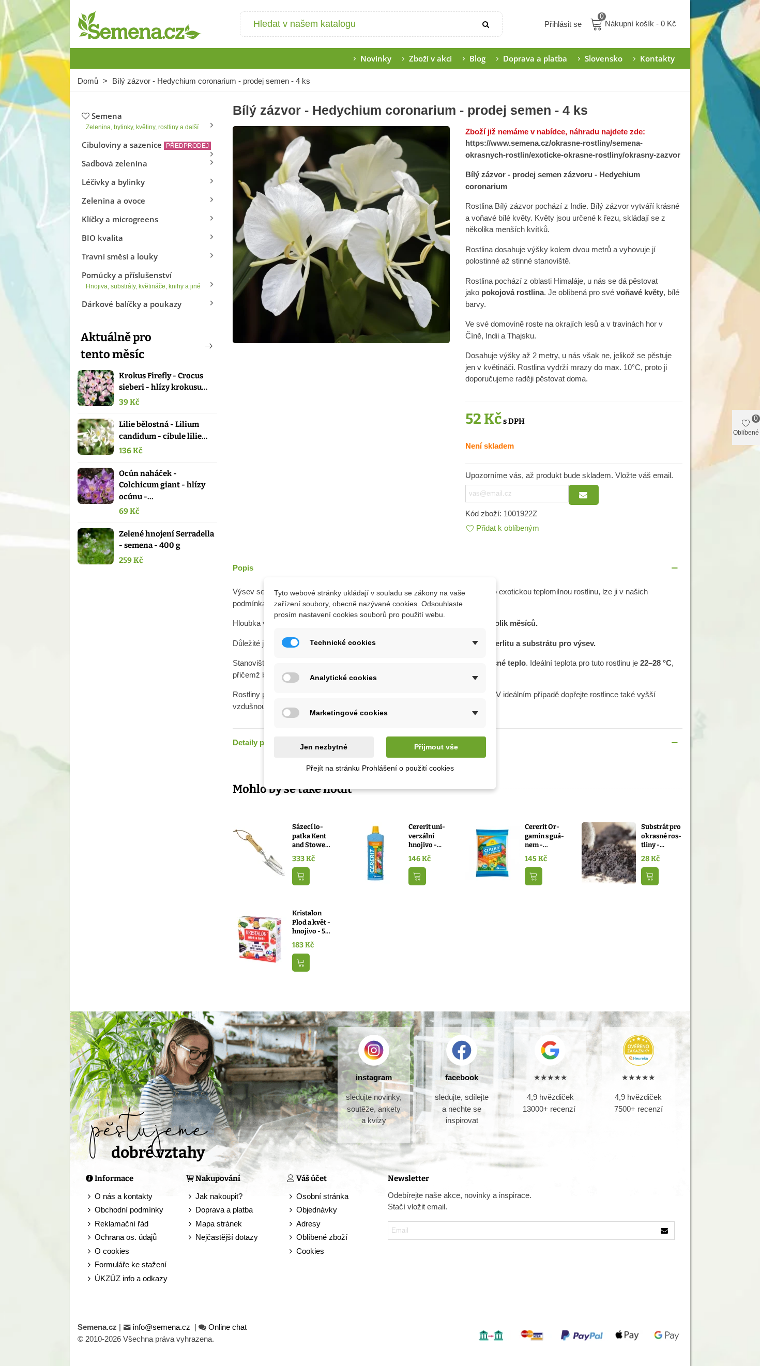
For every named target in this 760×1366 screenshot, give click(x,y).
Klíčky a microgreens (120, 219)
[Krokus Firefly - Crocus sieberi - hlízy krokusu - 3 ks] (96, 388)
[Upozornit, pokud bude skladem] (584, 495)
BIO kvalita (102, 238)
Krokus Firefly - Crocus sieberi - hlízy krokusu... (163, 381)
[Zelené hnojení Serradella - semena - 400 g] (96, 546)
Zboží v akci (430, 58)
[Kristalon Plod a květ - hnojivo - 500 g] (260, 938)
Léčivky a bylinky (113, 182)
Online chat (227, 1327)
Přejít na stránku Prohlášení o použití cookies (380, 768)
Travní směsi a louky (120, 256)
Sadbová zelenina (114, 163)
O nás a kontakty (124, 1196)
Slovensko (603, 58)
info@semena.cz (162, 1327)
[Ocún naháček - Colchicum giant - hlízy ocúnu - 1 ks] (96, 486)
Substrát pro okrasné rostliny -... (661, 836)
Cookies (310, 1251)
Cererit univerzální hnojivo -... (426, 836)
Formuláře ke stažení (130, 1264)
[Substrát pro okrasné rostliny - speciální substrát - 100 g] (609, 852)
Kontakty (657, 58)
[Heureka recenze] (638, 1050)
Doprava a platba (535, 58)
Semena (142, 121)
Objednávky (316, 1209)
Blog (477, 58)
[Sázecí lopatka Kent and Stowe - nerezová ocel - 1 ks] (260, 852)
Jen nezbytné (323, 747)
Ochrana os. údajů (126, 1237)
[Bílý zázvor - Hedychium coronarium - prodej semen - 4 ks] (341, 233)
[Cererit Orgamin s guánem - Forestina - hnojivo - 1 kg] (492, 852)
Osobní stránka (322, 1196)
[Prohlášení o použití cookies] (291, 1251)
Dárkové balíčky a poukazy (131, 304)
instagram (374, 1077)
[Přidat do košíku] (301, 876)
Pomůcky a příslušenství (141, 280)
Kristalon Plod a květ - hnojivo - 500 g (312, 922)
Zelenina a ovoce (113, 200)
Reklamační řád (121, 1223)
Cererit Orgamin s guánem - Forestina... (544, 836)
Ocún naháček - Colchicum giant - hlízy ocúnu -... (162, 485)
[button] (192, 346)
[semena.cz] (140, 24)
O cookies (112, 1251)
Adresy (308, 1223)
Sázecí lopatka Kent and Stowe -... (309, 836)
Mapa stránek (218, 1223)
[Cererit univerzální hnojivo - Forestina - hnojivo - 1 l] (376, 852)
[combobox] (356, 24)
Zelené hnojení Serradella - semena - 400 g (166, 539)
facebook (461, 1077)
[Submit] (486, 24)
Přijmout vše (436, 747)
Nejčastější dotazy (226, 1237)
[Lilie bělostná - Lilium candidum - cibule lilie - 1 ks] (96, 437)
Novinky (375, 58)
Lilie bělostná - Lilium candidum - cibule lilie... (163, 430)
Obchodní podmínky (129, 1209)
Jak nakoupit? (218, 1196)
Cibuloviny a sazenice (145, 145)
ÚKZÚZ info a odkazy (131, 1278)
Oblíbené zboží (321, 1237)
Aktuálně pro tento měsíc (116, 345)
